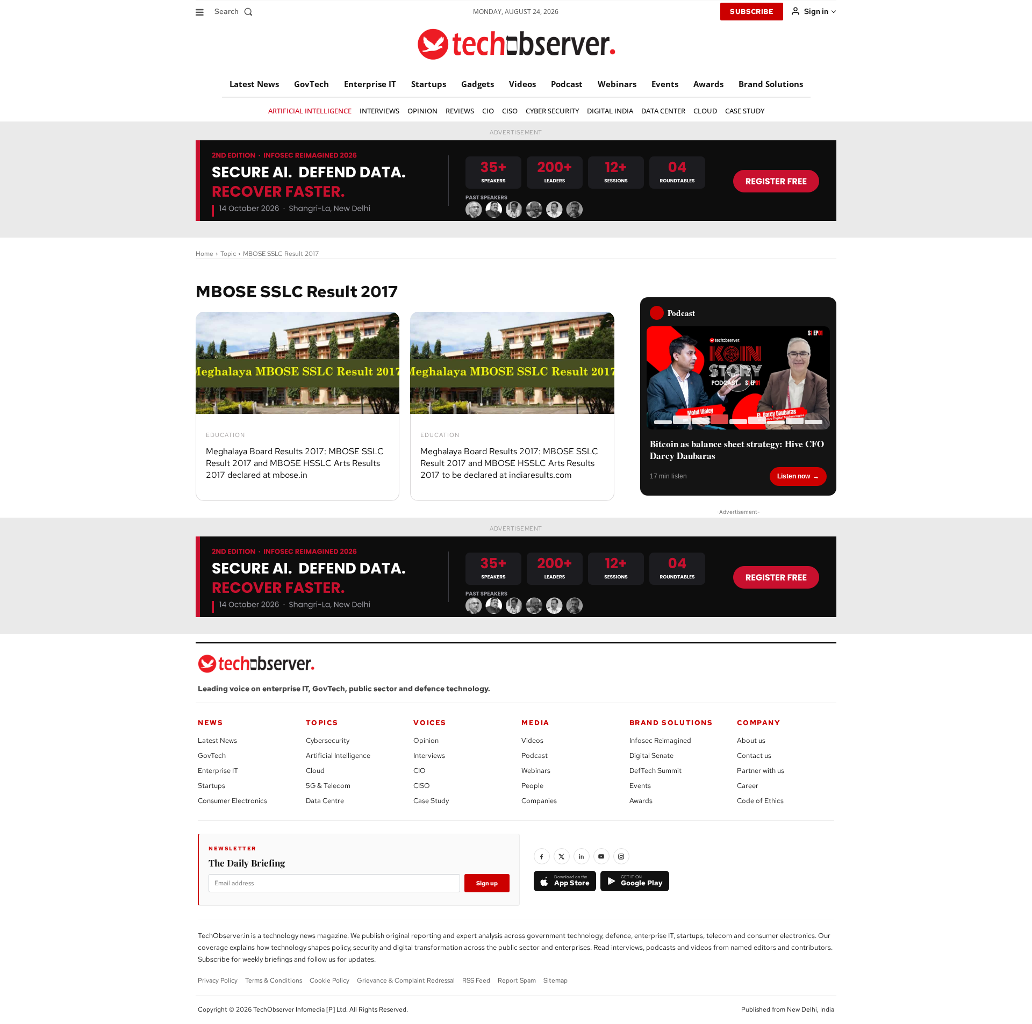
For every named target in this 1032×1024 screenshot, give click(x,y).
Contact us (754, 755)
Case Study (431, 800)
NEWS (210, 722)
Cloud (315, 770)
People (532, 785)
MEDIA (535, 722)
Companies (539, 800)
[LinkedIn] (582, 856)
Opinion (426, 740)
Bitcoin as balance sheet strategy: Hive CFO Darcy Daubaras (737, 450)
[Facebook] (542, 856)
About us (751, 740)
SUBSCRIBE (751, 11)
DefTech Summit (655, 770)
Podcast (534, 755)
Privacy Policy (218, 980)
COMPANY (758, 722)
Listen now (793, 476)
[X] (562, 856)
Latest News (217, 740)
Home (204, 253)
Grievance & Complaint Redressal (406, 980)
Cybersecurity (327, 740)
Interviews (429, 755)
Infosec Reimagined (660, 740)
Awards (641, 800)
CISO (421, 785)
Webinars (535, 770)
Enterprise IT (218, 770)
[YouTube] (601, 856)
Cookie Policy (329, 980)
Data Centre (325, 800)
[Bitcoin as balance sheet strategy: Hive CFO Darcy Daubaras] (738, 377)
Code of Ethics (760, 800)
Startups (211, 785)
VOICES (430, 722)
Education (225, 435)
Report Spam (517, 980)
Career (747, 785)
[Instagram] (621, 856)
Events (640, 785)
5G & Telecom (328, 785)
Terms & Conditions (273, 980)
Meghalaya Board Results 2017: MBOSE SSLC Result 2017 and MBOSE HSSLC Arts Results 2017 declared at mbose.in (295, 463)
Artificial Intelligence (338, 755)
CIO (419, 770)
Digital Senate (651, 755)
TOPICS (322, 722)
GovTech (212, 755)
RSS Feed (476, 980)
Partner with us (760, 770)
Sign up (487, 883)
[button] (235, 11)
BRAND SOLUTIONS (671, 722)
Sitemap (555, 980)
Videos (532, 740)
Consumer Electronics (232, 800)
